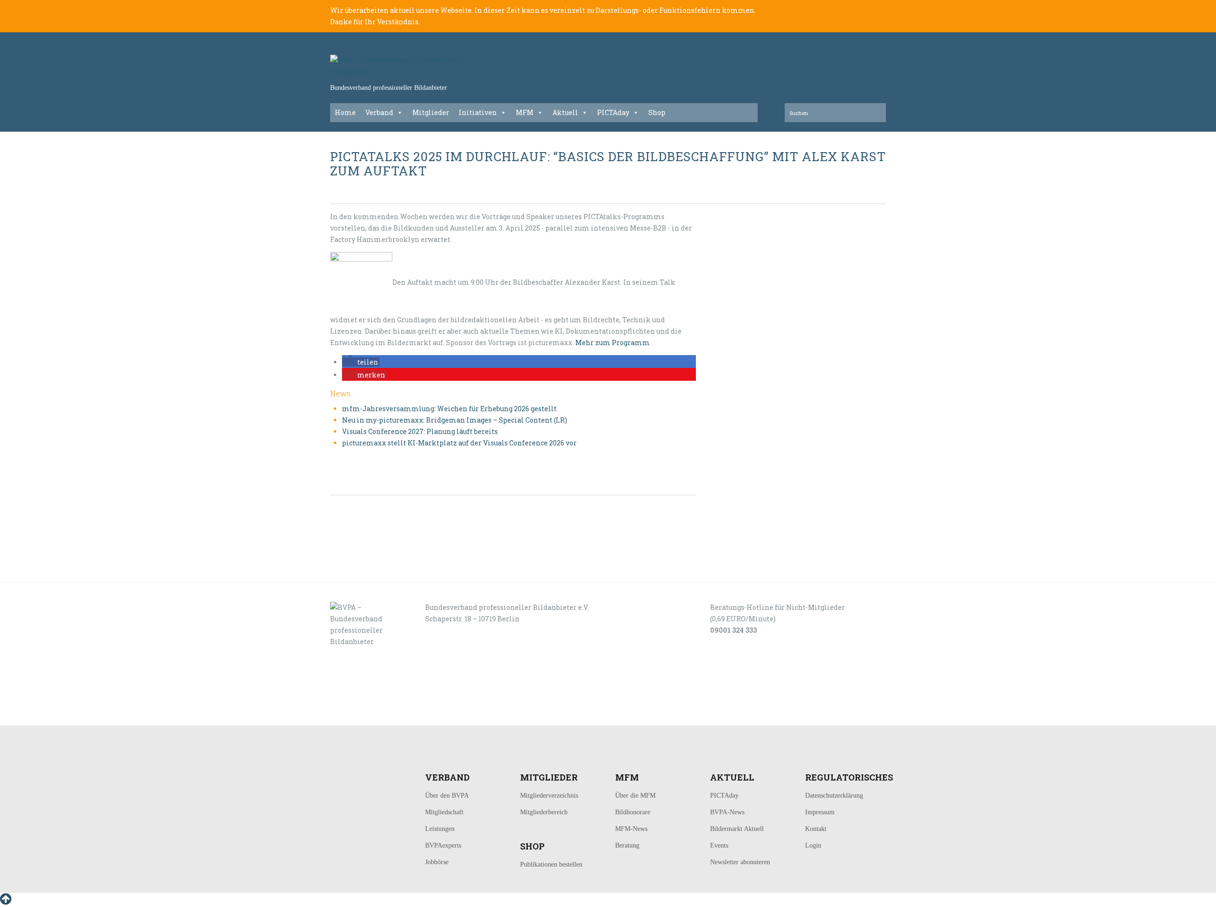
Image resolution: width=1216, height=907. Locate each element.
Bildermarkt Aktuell (737, 828)
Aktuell (565, 112)
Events (719, 845)
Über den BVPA (447, 795)
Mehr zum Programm (612, 342)
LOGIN (360, 714)
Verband (379, 112)
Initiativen (478, 112)
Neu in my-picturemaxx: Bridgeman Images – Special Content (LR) (454, 420)
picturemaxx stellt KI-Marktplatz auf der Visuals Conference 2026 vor (459, 442)
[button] (361, 362)
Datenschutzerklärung (834, 795)
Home (345, 112)
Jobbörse (436, 862)
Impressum (820, 812)
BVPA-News (727, 812)
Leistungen (440, 828)
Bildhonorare (632, 812)
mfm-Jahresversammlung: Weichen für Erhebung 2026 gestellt (449, 408)
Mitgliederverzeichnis (549, 795)
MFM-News (631, 828)
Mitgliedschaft (444, 812)
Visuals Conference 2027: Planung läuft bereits (420, 431)
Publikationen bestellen (551, 864)
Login (813, 845)
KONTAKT (395, 714)
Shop (656, 112)
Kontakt (815, 828)
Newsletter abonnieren (740, 862)
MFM (524, 112)
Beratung (627, 845)
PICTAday (613, 112)
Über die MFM (635, 795)
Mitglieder (430, 112)
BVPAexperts (443, 845)
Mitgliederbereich (544, 812)
